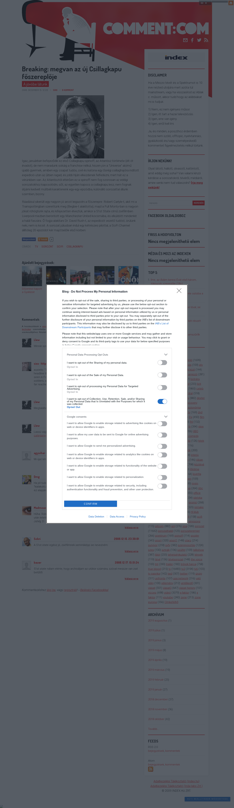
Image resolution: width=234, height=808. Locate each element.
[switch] (162, 362)
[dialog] (117, 404)
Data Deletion (96, 516)
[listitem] (117, 354)
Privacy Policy (138, 516)
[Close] (180, 291)
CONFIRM (90, 503)
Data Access (117, 516)
